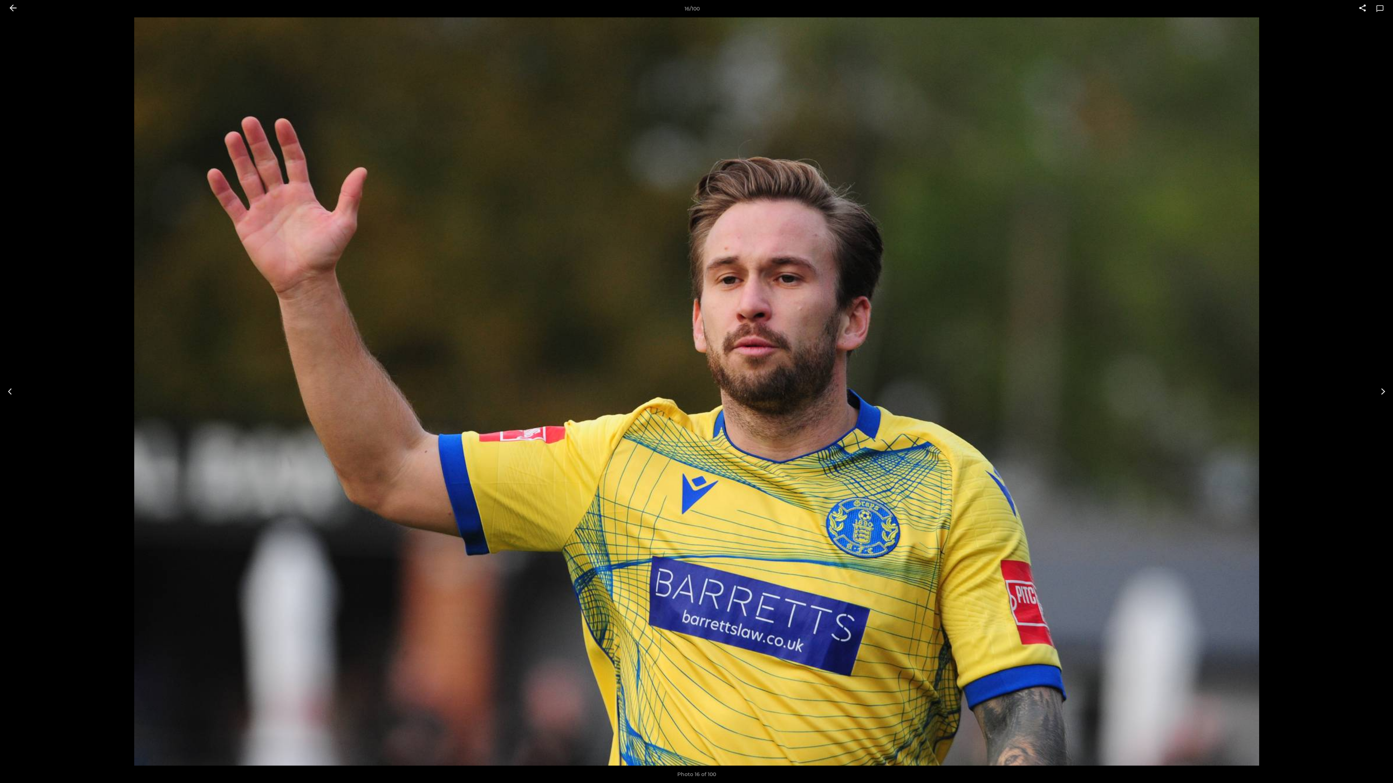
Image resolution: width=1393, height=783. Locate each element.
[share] (1362, 9)
